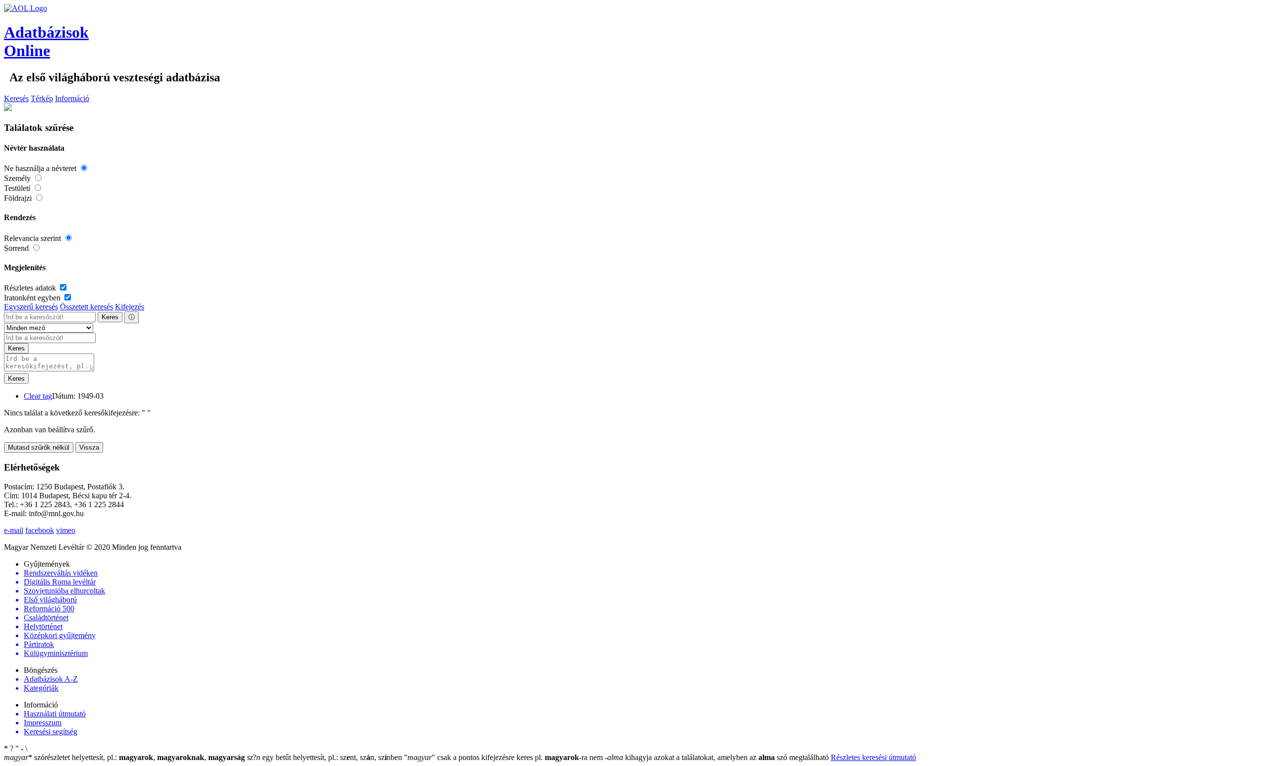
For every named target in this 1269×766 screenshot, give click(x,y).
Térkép (42, 98)
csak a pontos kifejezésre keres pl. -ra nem (504, 757)
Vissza (89, 447)
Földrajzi (19, 198)
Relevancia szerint (33, 238)
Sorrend (17, 248)
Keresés (16, 98)
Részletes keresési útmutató (873, 757)
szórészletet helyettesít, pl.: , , (124, 757)
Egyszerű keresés (31, 306)
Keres (110, 317)
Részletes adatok (31, 288)
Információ (72, 98)
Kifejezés (129, 306)
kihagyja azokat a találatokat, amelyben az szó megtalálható (718, 757)
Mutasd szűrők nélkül (38, 447)
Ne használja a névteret (41, 168)
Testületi (18, 188)
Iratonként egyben (33, 298)
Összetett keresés (86, 306)
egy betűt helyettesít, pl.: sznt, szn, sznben (325, 757)
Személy (18, 178)
